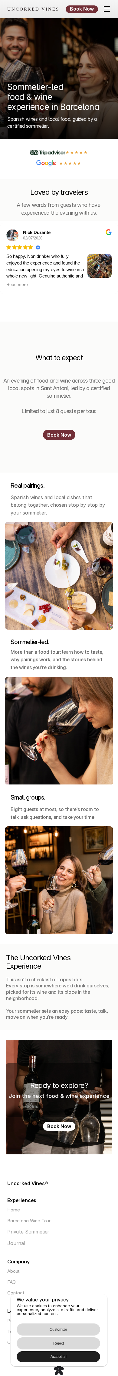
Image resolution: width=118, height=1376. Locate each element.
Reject (58, 1343)
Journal (16, 1243)
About (13, 1271)
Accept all (59, 1357)
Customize (58, 1329)
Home (13, 1210)
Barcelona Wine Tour (29, 1221)
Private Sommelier (28, 1232)
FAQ (11, 1282)
